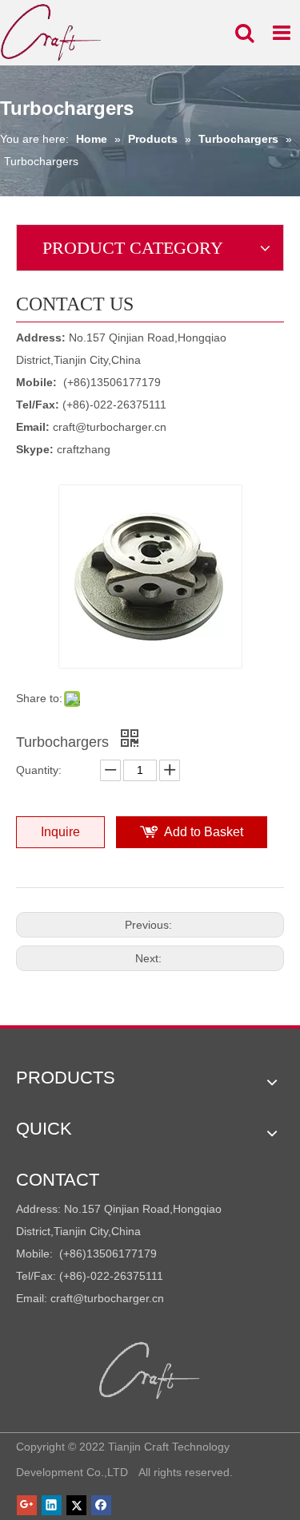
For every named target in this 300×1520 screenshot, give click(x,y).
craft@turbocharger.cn (109, 426)
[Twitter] (76, 1504)
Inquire (60, 832)
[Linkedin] (52, 1504)
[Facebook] (101, 1504)
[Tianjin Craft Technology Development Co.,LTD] (150, 1370)
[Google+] (27, 1504)
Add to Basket (203, 832)
